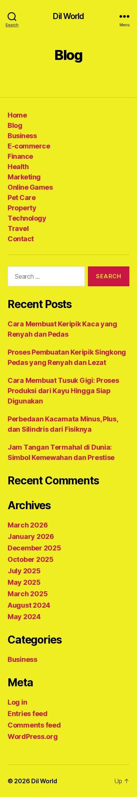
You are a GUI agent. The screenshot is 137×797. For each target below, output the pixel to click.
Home (17, 115)
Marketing (24, 177)
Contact (21, 239)
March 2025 (28, 594)
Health (18, 167)
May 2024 (24, 617)
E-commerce (29, 146)
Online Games (30, 187)
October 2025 (31, 559)
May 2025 (24, 582)
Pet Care (21, 198)
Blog (15, 125)
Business (22, 136)
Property (22, 208)
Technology (27, 218)
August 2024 (29, 605)
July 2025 (24, 571)
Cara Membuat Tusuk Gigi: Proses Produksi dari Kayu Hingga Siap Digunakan (63, 390)
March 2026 (28, 525)
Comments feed (34, 725)
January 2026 (31, 536)
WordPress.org (33, 736)
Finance (20, 156)
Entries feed (28, 714)
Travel (18, 228)
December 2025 (34, 548)
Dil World (68, 16)
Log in (17, 702)
